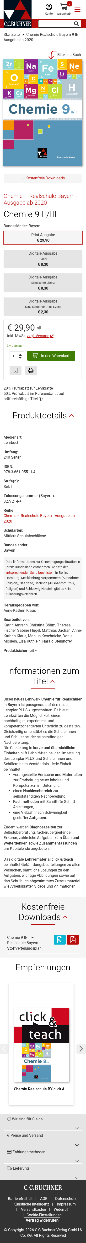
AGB (44, 1198)
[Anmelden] (49, 8)
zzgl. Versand (38, 336)
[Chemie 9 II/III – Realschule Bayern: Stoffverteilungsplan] (60, 943)
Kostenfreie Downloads (45, 178)
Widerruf (61, 1209)
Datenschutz (65, 1198)
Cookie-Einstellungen (44, 1215)
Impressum (66, 1204)
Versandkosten (33, 1209)
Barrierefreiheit (20, 1198)
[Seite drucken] (31, 370)
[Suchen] (76, 24)
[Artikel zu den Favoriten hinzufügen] (16, 370)
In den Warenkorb (55, 355)
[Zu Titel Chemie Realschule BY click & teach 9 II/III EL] (41, 1036)
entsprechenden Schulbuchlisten (29, 572)
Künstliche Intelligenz (31, 1204)
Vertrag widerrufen (42, 1220)
